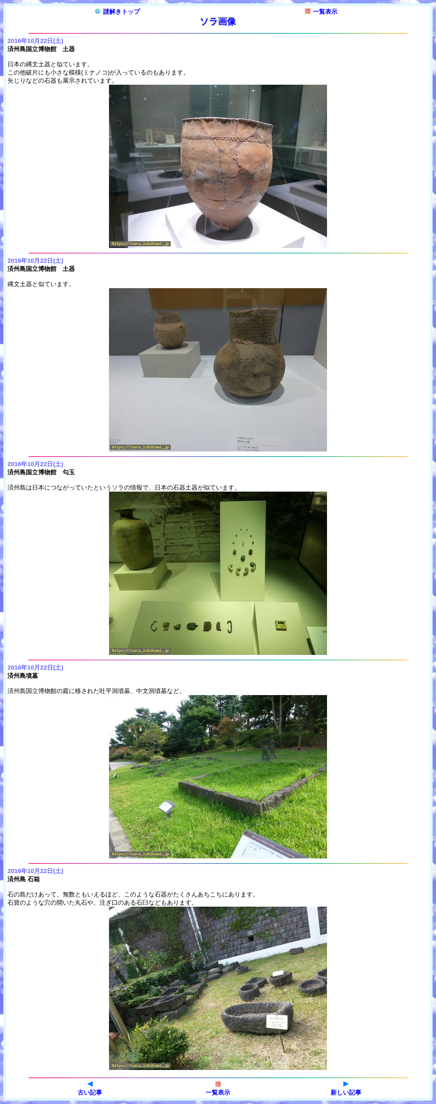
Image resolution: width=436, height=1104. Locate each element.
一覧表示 (325, 11)
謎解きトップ (121, 11)
